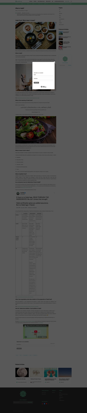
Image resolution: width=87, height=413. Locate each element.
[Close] (54, 62)
